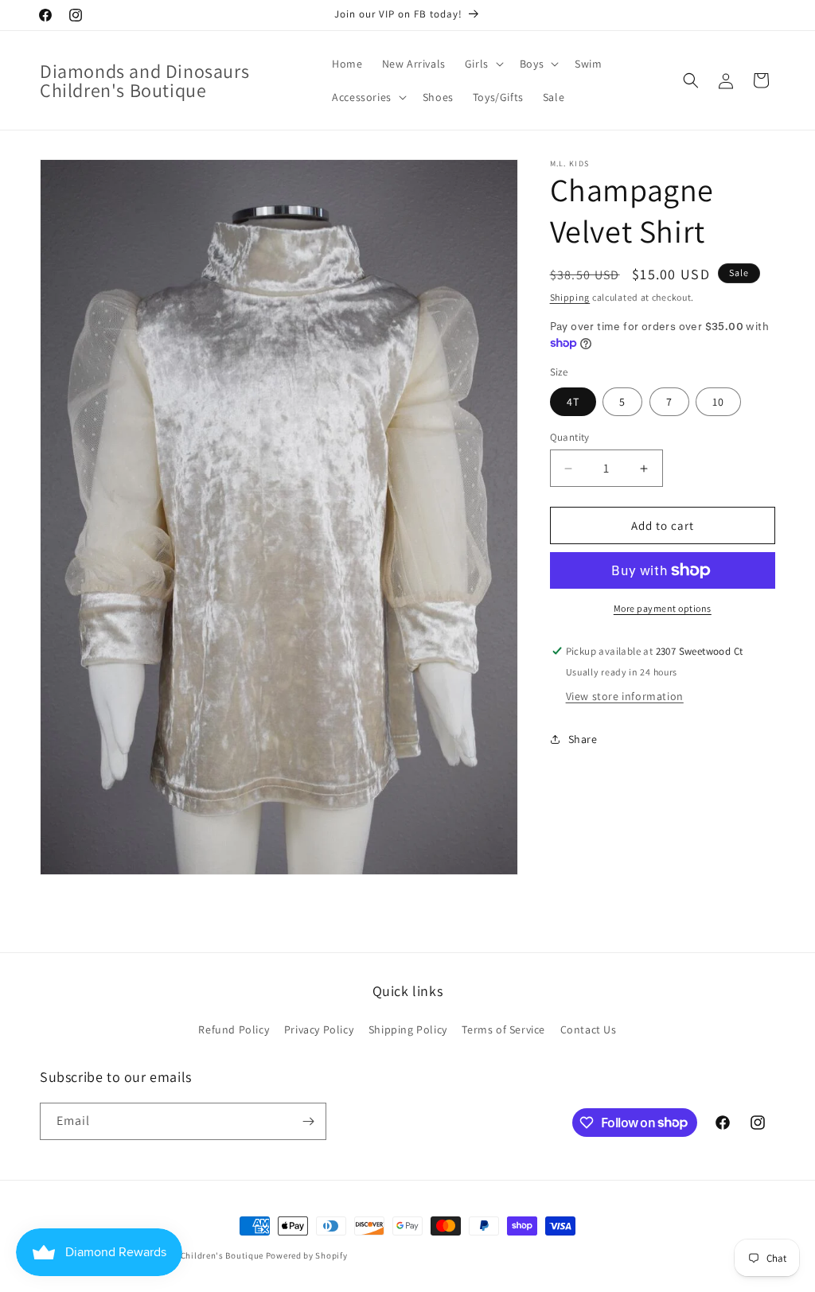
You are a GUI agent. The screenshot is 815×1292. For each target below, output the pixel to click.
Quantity (570, 437)
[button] (482, 63)
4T (573, 402)
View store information (625, 696)
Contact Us (588, 1029)
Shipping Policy (408, 1029)
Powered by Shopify (307, 1255)
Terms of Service (503, 1029)
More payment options (663, 608)
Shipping (570, 297)
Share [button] (583, 739)
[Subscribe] (308, 1121)
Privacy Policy (318, 1029)
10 (718, 402)
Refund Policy (233, 1029)
